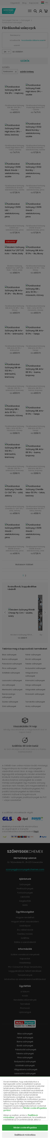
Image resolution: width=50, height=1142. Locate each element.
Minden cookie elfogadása (25, 1127)
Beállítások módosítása (25, 1135)
